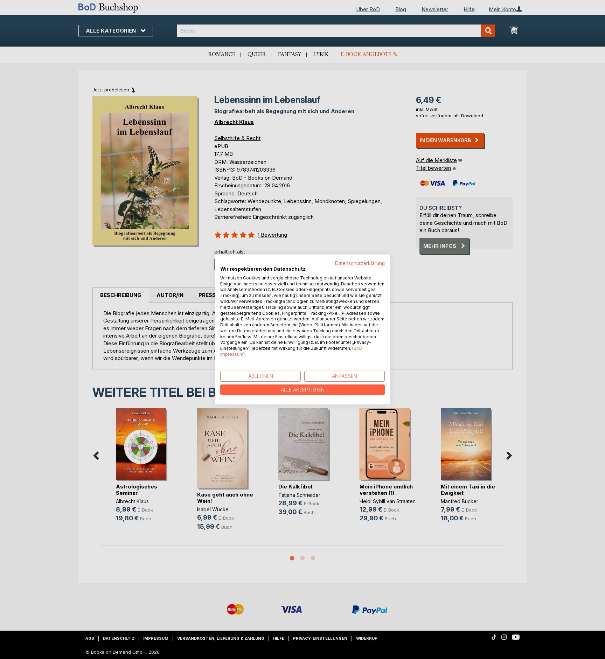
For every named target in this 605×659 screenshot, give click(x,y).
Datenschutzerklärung (360, 263)
